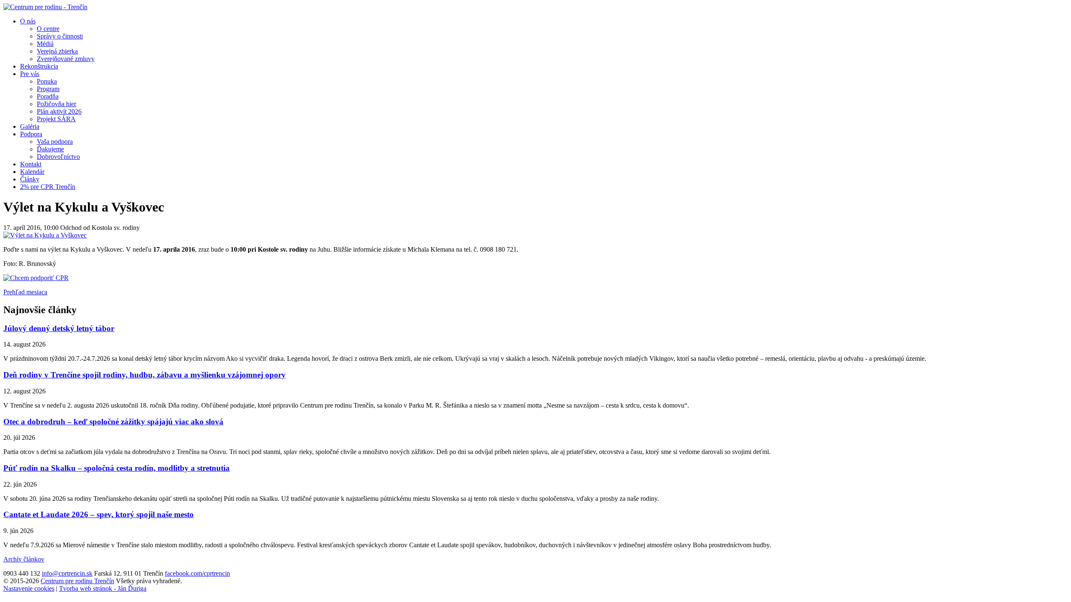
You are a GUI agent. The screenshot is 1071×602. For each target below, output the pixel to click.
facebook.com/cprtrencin (197, 573)
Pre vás (29, 73)
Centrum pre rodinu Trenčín (77, 580)
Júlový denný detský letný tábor (58, 328)
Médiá (45, 43)
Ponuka (47, 81)
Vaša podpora (55, 141)
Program (48, 88)
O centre (48, 28)
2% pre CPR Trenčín (47, 186)
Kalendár (32, 171)
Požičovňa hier (56, 103)
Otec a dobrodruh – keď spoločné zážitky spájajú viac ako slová (113, 421)
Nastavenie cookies (28, 588)
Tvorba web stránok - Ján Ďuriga (102, 588)
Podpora (31, 134)
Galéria (29, 126)
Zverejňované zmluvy (66, 58)
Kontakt (30, 164)
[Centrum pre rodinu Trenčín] (45, 6)
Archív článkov (23, 559)
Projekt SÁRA (56, 118)
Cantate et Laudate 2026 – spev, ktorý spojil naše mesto (98, 514)
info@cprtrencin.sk (67, 573)
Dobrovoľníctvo (58, 156)
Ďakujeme (50, 149)
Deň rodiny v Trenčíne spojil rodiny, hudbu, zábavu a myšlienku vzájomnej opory (144, 374)
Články (29, 179)
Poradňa (48, 96)
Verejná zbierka (57, 51)
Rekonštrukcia (39, 66)
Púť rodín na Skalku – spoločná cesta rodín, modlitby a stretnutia (116, 468)
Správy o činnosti (60, 36)
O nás (28, 21)
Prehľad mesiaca (25, 292)
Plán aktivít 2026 (59, 111)
